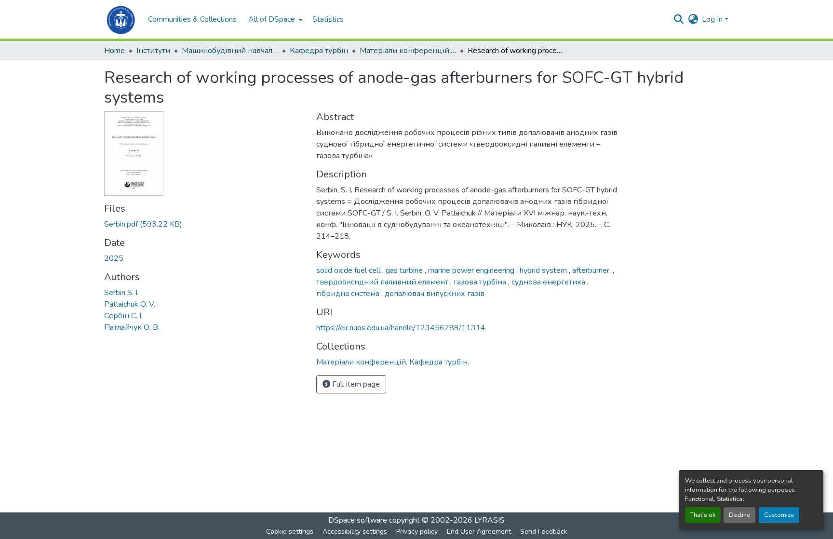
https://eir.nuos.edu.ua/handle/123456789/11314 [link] (400, 328)
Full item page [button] (355, 384)
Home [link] (114, 50)
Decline (739, 515)
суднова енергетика (549, 282)
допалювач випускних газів (434, 293)
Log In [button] (713, 19)
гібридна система (348, 293)
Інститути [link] (153, 50)
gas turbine (405, 270)
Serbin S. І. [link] (121, 292)
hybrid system (544, 270)
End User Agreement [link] (479, 531)
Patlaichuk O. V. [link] (129, 304)
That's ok (702, 515)
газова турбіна (481, 282)
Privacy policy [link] (417, 531)
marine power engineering (472, 270)
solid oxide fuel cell (349, 270)
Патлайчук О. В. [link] (132, 327)
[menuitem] (274, 19)
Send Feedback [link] (543, 531)
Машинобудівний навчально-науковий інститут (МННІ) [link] (230, 50)
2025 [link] (113, 258)
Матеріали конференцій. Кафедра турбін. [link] (408, 50)
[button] (121, 19)
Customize (779, 515)
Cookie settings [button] (289, 531)
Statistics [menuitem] (328, 19)
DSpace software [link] (357, 520)
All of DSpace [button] (271, 19)
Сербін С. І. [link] (123, 315)
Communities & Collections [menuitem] (192, 19)
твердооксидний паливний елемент (383, 282)
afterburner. (592, 270)
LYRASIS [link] (489, 520)
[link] (204, 224)
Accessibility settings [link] (354, 531)
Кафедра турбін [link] (319, 50)
